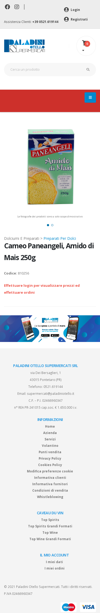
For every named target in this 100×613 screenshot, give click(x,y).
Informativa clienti (50, 477)
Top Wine (50, 532)
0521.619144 (53, 386)
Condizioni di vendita (50, 490)
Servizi (50, 439)
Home (50, 426)
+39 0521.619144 (45, 21)
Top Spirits (50, 520)
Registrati (79, 19)
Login (75, 9)
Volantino (50, 445)
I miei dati (54, 562)
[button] (48, 225)
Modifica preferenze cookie (50, 471)
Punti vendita (50, 452)
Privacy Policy (50, 458)
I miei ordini (55, 568)
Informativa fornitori (50, 484)
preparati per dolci (59, 238)
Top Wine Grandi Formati (50, 539)
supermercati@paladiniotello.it (50, 393)
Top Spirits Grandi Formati (50, 526)
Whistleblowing (50, 497)
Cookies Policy (50, 465)
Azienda (50, 433)
